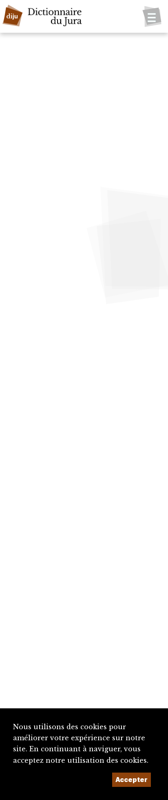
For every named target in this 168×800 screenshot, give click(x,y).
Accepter (131, 779)
